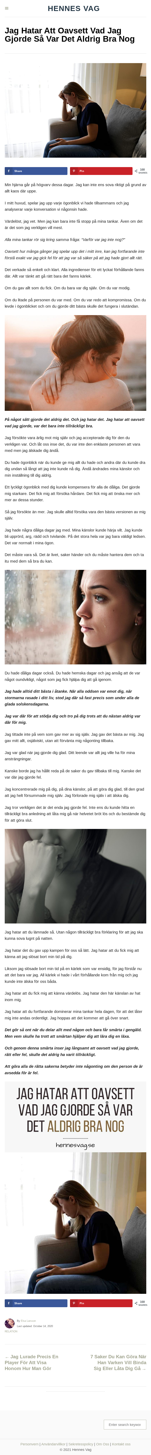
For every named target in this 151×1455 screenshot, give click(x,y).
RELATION (11, 1331)
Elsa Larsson (28, 1320)
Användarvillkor (53, 1444)
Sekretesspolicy (80, 1444)
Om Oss (102, 1444)
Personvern (29, 1444)
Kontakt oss (121, 1444)
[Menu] (6, 9)
